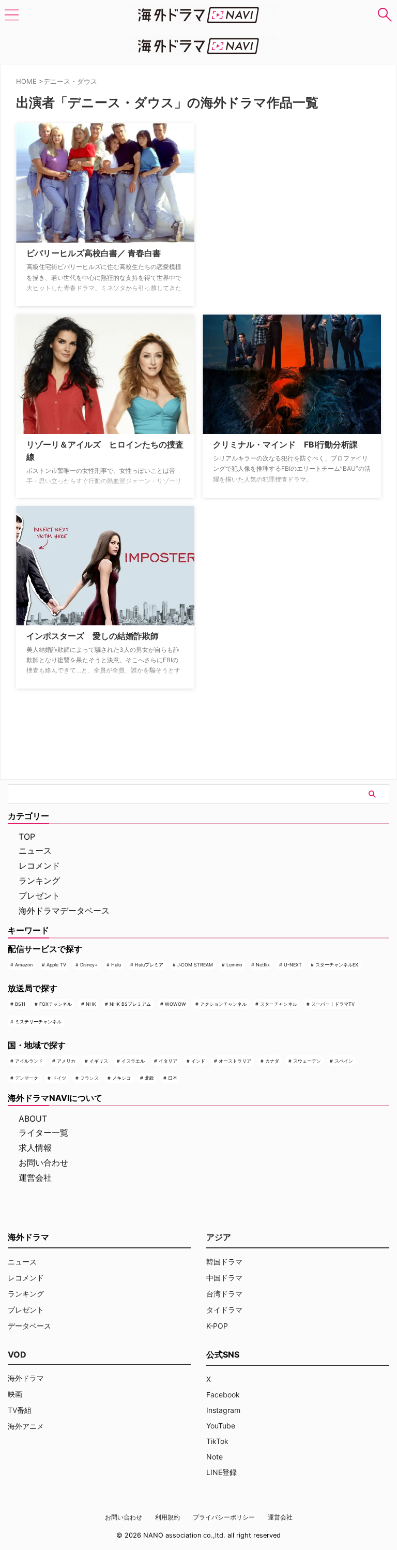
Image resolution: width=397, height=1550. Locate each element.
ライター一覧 (43, 1132)
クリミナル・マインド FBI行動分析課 (285, 444)
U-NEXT (293, 964)
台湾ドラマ (224, 1293)
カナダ (272, 1061)
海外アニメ (26, 1426)
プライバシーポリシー (224, 1517)
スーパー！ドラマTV (333, 1004)
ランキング (39, 880)
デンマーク (26, 1078)
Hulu (116, 964)
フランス (89, 1078)
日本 (172, 1078)
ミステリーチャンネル (38, 1021)
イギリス (98, 1061)
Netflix (263, 964)
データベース (29, 1325)
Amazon (24, 964)
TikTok (217, 1441)
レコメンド (39, 865)
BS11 (20, 1004)
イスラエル (133, 1061)
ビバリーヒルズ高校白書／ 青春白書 (93, 253)
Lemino (234, 964)
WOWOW (175, 1004)
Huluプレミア (149, 964)
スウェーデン (307, 1061)
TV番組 (20, 1410)
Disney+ (89, 964)
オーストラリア (235, 1061)
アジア (218, 1237)
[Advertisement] (254, 187)
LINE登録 (221, 1472)
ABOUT (33, 1118)
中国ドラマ (224, 1277)
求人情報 (35, 1147)
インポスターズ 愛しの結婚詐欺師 (92, 636)
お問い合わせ (43, 1162)
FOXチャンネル (55, 1004)
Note (214, 1456)
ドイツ (59, 1078)
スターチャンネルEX (336, 964)
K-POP (217, 1325)
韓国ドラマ (224, 1261)
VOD (17, 1354)
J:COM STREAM (195, 964)
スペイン (343, 1061)
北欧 (149, 1078)
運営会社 (35, 1177)
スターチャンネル (278, 1004)
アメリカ (66, 1061)
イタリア (168, 1061)
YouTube (220, 1425)
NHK (91, 1004)
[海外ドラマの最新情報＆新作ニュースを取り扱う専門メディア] (198, 15)
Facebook (223, 1394)
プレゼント (39, 895)
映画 (15, 1394)
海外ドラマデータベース (64, 910)
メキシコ (121, 1078)
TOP (27, 836)
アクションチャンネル (223, 1004)
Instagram (223, 1410)
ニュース (35, 850)
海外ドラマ (26, 1378)
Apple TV (56, 964)
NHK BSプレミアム (130, 1004)
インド (198, 1061)
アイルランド (29, 1061)
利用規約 (167, 1517)
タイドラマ (224, 1309)
